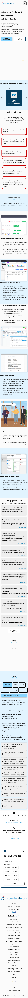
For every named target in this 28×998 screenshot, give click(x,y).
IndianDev (13, 916)
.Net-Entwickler (14, 955)
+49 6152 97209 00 (14, 838)
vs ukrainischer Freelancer (14, 927)
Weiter (14, 883)
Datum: (6, 859)
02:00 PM (14, 875)
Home (14, 987)
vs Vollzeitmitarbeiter (14, 933)
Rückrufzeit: (7, 865)
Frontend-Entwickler (14, 963)
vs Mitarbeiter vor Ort (14, 935)
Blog (14, 974)
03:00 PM (7, 879)
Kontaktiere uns (14, 909)
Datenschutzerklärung (14, 990)
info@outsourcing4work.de (14, 822)
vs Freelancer (14, 919)
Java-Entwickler (14, 957)
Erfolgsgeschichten (14, 972)
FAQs (14, 977)
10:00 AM (14, 867)
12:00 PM (14, 871)
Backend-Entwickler (14, 949)
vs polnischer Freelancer (14, 925)
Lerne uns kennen (14, 906)
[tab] (7, 684)
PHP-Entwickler (14, 947)
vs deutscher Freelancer (14, 922)
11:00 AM (7, 871)
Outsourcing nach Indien (14, 969)
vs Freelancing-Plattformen (14, 930)
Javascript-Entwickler (14, 944)
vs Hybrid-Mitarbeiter (14, 938)
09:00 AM (7, 867)
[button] (24, 3)
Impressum (14, 993)
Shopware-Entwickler (14, 960)
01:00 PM (7, 875)
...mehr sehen (22, 514)
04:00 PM (14, 879)
